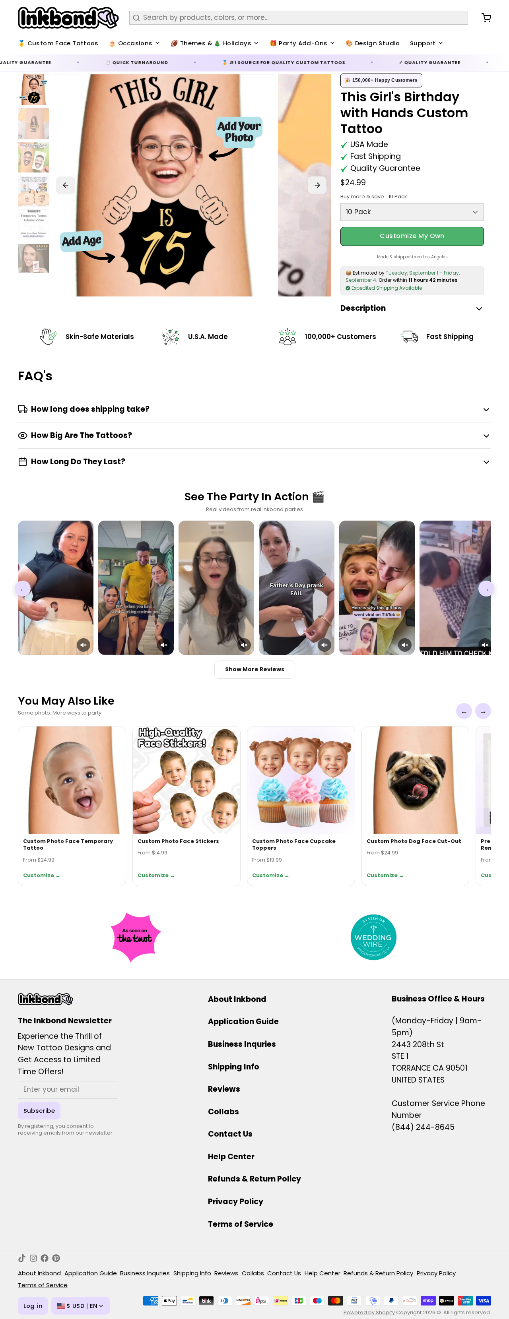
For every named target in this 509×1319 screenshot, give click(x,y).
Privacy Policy (235, 1201)
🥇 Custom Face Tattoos (58, 43)
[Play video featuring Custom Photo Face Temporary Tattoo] (55, 588)
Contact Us (230, 1134)
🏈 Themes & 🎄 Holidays (211, 43)
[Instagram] (33, 1258)
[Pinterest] (56, 1258)
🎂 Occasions (130, 43)
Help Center (231, 1156)
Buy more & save (373, 196)
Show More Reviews (254, 669)
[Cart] (483, 18)
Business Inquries (242, 1044)
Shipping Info (233, 1066)
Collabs (223, 1111)
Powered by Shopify (369, 1312)
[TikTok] (22, 1258)
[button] (83, 645)
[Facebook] (45, 1258)
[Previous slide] (65, 185)
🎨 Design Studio (373, 43)
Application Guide (243, 1021)
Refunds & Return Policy (254, 1179)
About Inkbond (237, 999)
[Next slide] (317, 185)
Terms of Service (240, 1224)
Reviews (224, 1089)
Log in (33, 1306)
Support (423, 43)
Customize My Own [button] (412, 235)
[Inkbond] (68, 18)
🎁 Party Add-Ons (299, 43)
